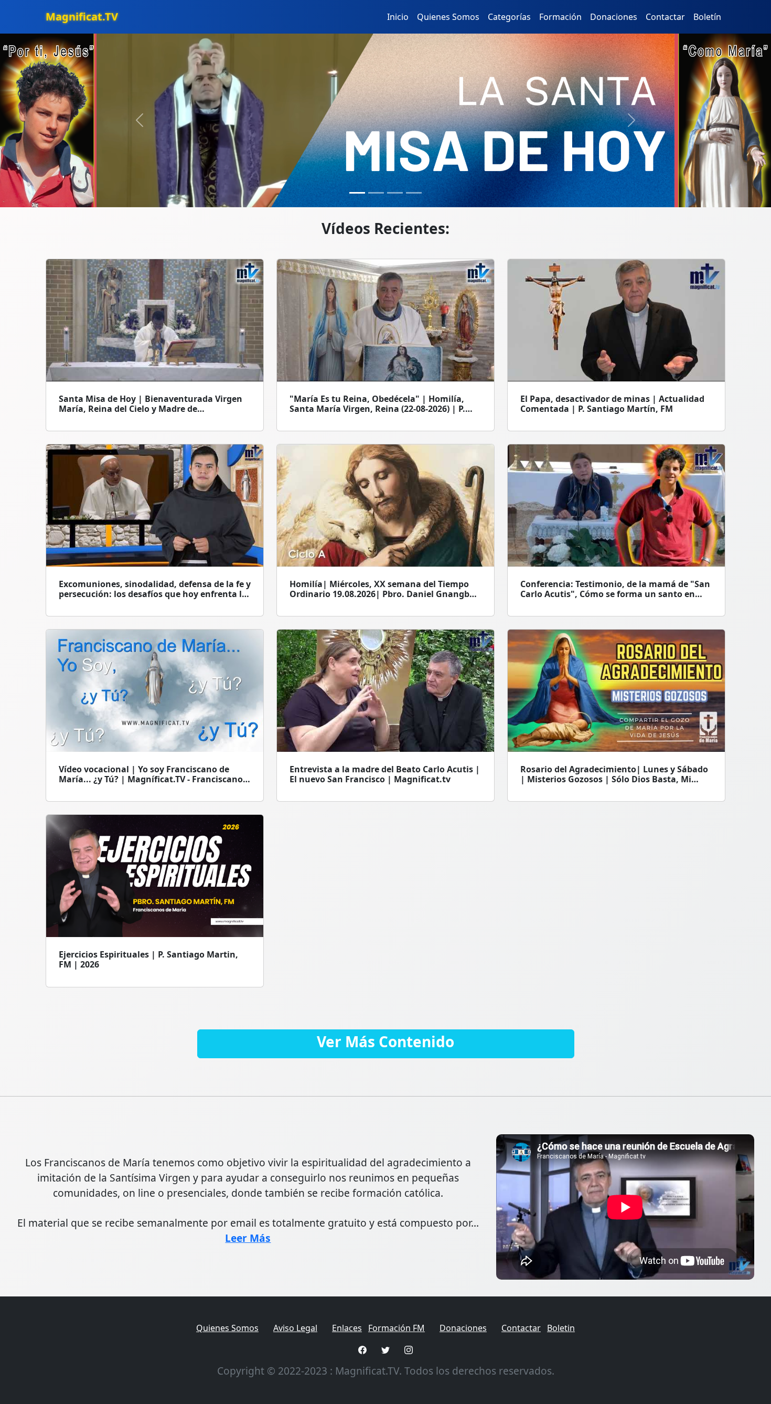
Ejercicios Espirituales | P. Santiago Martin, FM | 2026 (148, 959)
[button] (140, 120)
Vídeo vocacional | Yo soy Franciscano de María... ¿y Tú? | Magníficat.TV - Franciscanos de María (153, 779)
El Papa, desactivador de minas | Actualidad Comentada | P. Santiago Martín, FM (612, 403)
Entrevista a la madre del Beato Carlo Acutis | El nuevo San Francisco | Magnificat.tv (385, 774)
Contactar (665, 17)
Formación (560, 17)
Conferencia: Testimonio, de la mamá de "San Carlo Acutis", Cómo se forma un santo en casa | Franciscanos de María (615, 594)
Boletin (561, 1328)
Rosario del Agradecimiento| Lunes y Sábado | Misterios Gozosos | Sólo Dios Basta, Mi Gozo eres (614, 779)
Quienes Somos (448, 17)
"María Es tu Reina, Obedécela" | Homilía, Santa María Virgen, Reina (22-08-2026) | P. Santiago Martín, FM (377, 408)
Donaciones (613, 17)
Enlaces (347, 1328)
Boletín (707, 17)
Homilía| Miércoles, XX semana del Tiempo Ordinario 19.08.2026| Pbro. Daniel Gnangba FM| (382, 594)
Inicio (398, 17)
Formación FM (396, 1328)
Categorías (509, 17)
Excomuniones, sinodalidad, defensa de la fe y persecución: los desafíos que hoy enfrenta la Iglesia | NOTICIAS (155, 594)
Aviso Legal (295, 1328)
